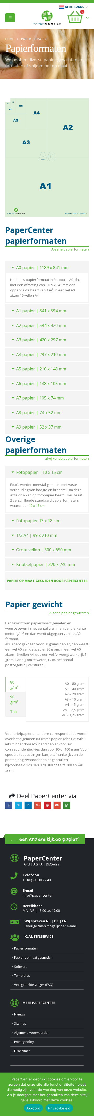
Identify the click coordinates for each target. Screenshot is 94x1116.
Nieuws (19, 1014)
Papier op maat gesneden (33, 957)
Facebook (8, 805)
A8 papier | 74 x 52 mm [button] (38, 412)
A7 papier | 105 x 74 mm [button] (40, 398)
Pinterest (47, 805)
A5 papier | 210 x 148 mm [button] (41, 369)
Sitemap (20, 1023)
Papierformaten (26, 948)
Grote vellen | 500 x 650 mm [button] (43, 550)
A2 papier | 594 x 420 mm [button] (41, 325)
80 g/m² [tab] (14, 685)
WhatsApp (66, 805)
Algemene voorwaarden (31, 1032)
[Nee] (87, 1094)
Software (20, 966)
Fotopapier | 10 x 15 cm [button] (39, 472)
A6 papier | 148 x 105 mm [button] (41, 383)
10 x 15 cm (37, 505)
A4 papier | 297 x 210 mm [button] (41, 354)
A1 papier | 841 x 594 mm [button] (41, 311)
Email (57, 805)
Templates (22, 975)
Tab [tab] (13, 711)
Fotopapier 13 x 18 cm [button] (37, 521)
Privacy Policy (24, 1042)
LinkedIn (28, 805)
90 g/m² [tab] (14, 699)
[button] (10, 17)
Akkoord (33, 1108)
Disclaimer (22, 1051)
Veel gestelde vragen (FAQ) (33, 984)
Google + (37, 805)
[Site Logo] (47, 18)
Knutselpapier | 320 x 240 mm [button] (45, 564)
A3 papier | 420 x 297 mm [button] (41, 340)
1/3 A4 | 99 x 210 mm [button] (36, 535)
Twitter (18, 805)
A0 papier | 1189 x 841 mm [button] (42, 267)
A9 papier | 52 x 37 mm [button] (38, 427)
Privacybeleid (59, 1108)
